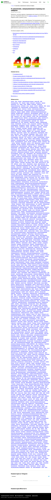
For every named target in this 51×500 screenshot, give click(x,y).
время (12, 126)
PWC (15, 342)
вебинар (16, 163)
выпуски (18, 431)
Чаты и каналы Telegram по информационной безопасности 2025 (29, 78)
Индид (33, 314)
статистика (13, 227)
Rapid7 (25, 321)
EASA (27, 291)
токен (41, 125)
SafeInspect (14, 358)
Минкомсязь (41, 387)
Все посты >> (14, 96)
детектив (47, 424)
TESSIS (22, 390)
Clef (12, 332)
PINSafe (23, 149)
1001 (45, 105)
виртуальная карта (25, 324)
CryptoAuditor (42, 355)
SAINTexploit (21, 199)
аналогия (16, 116)
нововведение (32, 445)
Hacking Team (31, 230)
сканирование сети (35, 184)
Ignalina (48, 287)
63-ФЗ (36, 352)
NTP (42, 317)
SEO (22, 114)
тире (45, 348)
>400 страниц (36, 385)
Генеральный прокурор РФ (33, 410)
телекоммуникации (16, 291)
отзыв (12, 217)
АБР (41, 101)
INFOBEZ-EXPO (19, 113)
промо (28, 275)
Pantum (47, 254)
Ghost (18, 404)
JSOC (25, 354)
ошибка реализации (21, 180)
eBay (35, 165)
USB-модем (40, 337)
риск (28, 214)
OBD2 (28, 296)
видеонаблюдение (29, 220)
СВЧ (32, 256)
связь (28, 184)
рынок (25, 141)
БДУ (45, 376)
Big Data (38, 364)
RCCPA (29, 141)
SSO (48, 162)
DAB (27, 241)
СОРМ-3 (17, 162)
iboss (20, 208)
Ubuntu (35, 236)
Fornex (12, 363)
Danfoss (13, 284)
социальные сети (18, 117)
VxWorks (35, 224)
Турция (43, 172)
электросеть (23, 279)
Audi (12, 296)
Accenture (44, 455)
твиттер (13, 330)
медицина (45, 214)
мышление (44, 216)
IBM (21, 357)
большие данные (45, 364)
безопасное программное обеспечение (32, 413)
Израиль (20, 305)
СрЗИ (19, 397)
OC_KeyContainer (23, 352)
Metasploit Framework (38, 198)
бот (36, 451)
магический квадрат (27, 239)
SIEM (15, 196)
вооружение (26, 250)
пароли (43, 102)
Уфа (36, 343)
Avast (29, 456)
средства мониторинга (26, 434)
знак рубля (19, 166)
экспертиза (34, 155)
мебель (28, 421)
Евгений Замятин (25, 424)
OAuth (29, 393)
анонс (48, 105)
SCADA (16, 169)
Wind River (40, 224)
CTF (18, 104)
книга (39, 216)
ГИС (16, 409)
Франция (41, 201)
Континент (34, 395)
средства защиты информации (37, 401)
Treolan (35, 146)
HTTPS (16, 363)
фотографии (43, 419)
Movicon (32, 244)
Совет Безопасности (21, 195)
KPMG (12, 459)
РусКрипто (13, 367)
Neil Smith (20, 321)
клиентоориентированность (18, 348)
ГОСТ (45, 108)
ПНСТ (44, 409)
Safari (38, 404)
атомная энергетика (26, 288)
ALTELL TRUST (43, 398)
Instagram (21, 160)
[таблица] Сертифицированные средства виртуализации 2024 (28, 84)
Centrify (36, 355)
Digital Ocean (21, 366)
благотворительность (16, 168)
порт (12, 232)
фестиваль (28, 162)
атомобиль (28, 297)
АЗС (39, 177)
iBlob (16, 135)
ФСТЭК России (19, 354)
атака (24, 205)
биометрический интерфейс (34, 437)
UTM (33, 143)
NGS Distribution (23, 146)
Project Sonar (14, 199)
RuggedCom (44, 241)
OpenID (33, 393)
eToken (25, 132)
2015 (47, 172)
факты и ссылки (36, 397)
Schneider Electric (23, 169)
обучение (38, 210)
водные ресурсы (34, 181)
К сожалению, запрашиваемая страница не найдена (28, 9)
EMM (20, 387)
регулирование (34, 113)
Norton (45, 459)
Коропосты (13, 413)
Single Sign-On (42, 162)
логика (25, 138)
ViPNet (48, 300)
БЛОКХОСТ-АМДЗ (39, 400)
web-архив (35, 156)
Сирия (25, 230)
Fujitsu (35, 458)
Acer (48, 455)
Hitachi (39, 458)
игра (35, 404)
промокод (26, 333)
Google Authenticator (19, 332)
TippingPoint (20, 196)
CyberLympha (39, 360)
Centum (33, 276)
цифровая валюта (37, 449)
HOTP (33, 158)
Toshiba (24, 462)
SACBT (42, 428)
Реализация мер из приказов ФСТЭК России (24, 38)
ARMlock (37, 464)
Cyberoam (44, 141)
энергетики (14, 361)
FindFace (47, 354)
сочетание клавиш (15, 406)
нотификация (45, 311)
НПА (46, 406)
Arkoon (18, 272)
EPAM (20, 458)
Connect (37, 330)
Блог (19, 2)
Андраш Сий (22, 297)
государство (27, 192)
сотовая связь (36, 128)
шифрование (15, 107)
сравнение (13, 144)
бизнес (35, 126)
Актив (47, 150)
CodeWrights (14, 271)
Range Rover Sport (39, 233)
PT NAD (30, 453)
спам (25, 104)
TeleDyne (38, 290)
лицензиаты (36, 361)
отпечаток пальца (15, 336)
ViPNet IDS (24, 453)
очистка (45, 329)
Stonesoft (13, 114)
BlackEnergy (14, 321)
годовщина (29, 406)
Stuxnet (20, 205)
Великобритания (22, 235)
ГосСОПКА (17, 382)
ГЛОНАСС (45, 442)
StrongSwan (32, 425)
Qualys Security (39, 218)
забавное (40, 105)
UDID (39, 165)
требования (35, 195)
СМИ (12, 117)
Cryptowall (44, 281)
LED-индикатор (39, 376)
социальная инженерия (32, 190)
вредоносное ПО (31, 320)
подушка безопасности (16, 299)
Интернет (33, 104)
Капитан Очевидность (42, 407)
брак (37, 187)
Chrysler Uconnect (22, 260)
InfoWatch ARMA (15, 455)
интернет (28, 116)
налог (17, 449)
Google (36, 105)
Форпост (23, 397)
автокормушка (41, 163)
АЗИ (41, 193)
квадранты (13, 375)
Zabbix (40, 462)
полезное (39, 123)
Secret (41, 159)
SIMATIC (13, 242)
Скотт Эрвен (44, 282)
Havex (37, 303)
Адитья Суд (35, 265)
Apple (38, 149)
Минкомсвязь (14, 339)
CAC (48, 391)
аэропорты (29, 431)
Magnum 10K (25, 218)
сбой (25, 189)
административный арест (17, 407)
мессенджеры (24, 107)
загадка (21, 138)
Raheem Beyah (21, 224)
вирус (27, 205)
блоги (24, 163)
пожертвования (26, 168)
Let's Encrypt (22, 363)
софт (42, 422)
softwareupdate (34, 379)
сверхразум (42, 367)
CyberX (34, 315)
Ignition (18, 186)
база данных (42, 178)
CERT (31, 245)
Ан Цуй (23, 256)
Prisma (29, 265)
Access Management (32, 372)
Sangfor (31, 208)
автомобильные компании (23, 342)
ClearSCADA (43, 168)
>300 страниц (31, 364)
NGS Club (43, 192)
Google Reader (41, 137)
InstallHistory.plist (27, 376)
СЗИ (21, 116)
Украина (29, 158)
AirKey (23, 314)
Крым (25, 158)
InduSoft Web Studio (43, 265)
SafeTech (43, 131)
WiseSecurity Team (29, 221)
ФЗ (11, 412)
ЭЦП (33, 131)
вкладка (42, 404)
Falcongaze (37, 131)
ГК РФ (22, 418)
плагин (32, 332)
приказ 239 (28, 404)
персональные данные (28, 101)
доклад (32, 160)
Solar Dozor (45, 247)
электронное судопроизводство (19, 452)
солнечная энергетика (31, 287)
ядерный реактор (19, 177)
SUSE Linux (31, 464)
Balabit (23, 355)
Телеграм (18, 378)
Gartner (19, 111)
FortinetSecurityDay (15, 345)
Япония (41, 288)
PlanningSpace (21, 465)
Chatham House (41, 287)
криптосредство (37, 311)
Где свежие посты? (18, 74)
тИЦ (27, 364)
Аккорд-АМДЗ (23, 400)
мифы (21, 104)
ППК (39, 430)
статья (20, 163)
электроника (22, 190)
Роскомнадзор (14, 102)
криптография (44, 114)
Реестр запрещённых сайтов (34, 378)
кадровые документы (22, 445)
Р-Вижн (26, 384)
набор (30, 166)
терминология (28, 418)
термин (29, 195)
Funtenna (42, 254)
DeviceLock (33, 465)
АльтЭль (18, 120)
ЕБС (29, 452)
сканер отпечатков (22, 150)
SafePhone (24, 387)
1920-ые (18, 424)
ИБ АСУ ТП (30, 137)
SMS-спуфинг (41, 257)
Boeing (45, 201)
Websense (24, 210)
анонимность (41, 144)
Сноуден (46, 160)
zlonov (12, 101)
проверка (37, 192)
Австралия (44, 305)
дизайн (27, 126)
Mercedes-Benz (34, 260)
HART (27, 271)
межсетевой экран (26, 120)
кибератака (46, 230)
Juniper (13, 143)
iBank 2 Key (18, 131)
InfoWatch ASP (18, 216)
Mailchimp (22, 459)
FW (36, 204)
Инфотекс (26, 122)
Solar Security (14, 248)
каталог (34, 180)
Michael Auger (39, 248)
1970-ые (19, 412)
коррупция (29, 129)
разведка (43, 205)
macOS (18, 334)
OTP (29, 132)
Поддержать (28, 495)
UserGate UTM (14, 395)
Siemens (42, 199)
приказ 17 (45, 425)
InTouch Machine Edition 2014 (18, 266)
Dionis (36, 452)
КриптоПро (33, 149)
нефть (31, 172)
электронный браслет (38, 259)
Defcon (37, 235)
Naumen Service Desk (45, 382)
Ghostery (40, 242)
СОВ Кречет (14, 397)
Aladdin (23, 111)
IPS (47, 113)
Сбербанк (42, 345)
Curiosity (33, 275)
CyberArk (13, 357)
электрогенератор (30, 213)
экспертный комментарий (21, 257)
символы (24, 437)
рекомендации (24, 229)
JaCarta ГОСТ (40, 339)
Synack (37, 251)
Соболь (27, 401)
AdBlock (35, 242)
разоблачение (14, 160)
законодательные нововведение (19, 443)
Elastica (18, 265)
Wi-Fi (29, 276)
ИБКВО (12, 388)
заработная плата (40, 412)
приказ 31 (19, 427)
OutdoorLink (17, 309)
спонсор (20, 159)
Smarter (46, 306)
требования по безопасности (28, 448)
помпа (12, 216)
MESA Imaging (43, 303)
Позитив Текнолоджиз (16, 327)
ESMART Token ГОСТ (24, 339)
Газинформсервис (38, 333)
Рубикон (47, 395)
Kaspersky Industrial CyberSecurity (28, 300)
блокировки (24, 419)
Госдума (13, 372)
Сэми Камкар (38, 262)
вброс (12, 369)
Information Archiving (41, 153)
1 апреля (33, 407)
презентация (14, 147)
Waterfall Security (45, 323)
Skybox (28, 465)
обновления (26, 305)
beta (32, 165)
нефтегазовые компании (40, 342)
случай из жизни (33, 117)
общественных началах (18, 497)
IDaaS (25, 393)
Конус (46, 412)
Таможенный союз (15, 312)
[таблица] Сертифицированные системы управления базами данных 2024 (31, 82)
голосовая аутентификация (40, 334)
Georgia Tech (42, 223)
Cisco (19, 135)
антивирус (38, 102)
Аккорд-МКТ (31, 400)
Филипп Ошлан (14, 239)
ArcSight (47, 195)
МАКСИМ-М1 (21, 401)
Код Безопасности (33, 107)
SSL (17, 245)
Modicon (39, 315)
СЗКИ (42, 397)
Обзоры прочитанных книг (19, 42)
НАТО (17, 230)
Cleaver (45, 288)
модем (32, 330)
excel (12, 134)
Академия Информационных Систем (35, 211)
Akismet (41, 312)
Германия (25, 174)
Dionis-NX (35, 394)
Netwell (38, 317)
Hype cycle (20, 393)
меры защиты (39, 425)
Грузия (47, 171)
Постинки (19, 413)
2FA (46, 330)
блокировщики (44, 418)
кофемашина (14, 308)
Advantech (35, 196)
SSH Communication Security (33, 358)
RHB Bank (32, 290)
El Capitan (22, 337)
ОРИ (46, 387)
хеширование (14, 171)
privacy (12, 123)
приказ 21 (13, 427)
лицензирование (23, 449)
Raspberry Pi (34, 272)
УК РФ (21, 430)
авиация (37, 291)
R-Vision (13, 384)
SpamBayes (33, 125)
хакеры (23, 394)
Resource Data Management (17, 285)
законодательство (15, 105)
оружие (21, 230)
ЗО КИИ (18, 448)
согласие (19, 398)
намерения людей (44, 433)
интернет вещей (15, 259)
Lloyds (41, 230)
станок (40, 189)
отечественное (25, 181)
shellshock (36, 193)
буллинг (30, 419)
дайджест (31, 422)
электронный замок (16, 403)
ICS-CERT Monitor (15, 229)
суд (26, 348)
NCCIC (47, 393)
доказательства (42, 156)
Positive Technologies (40, 186)
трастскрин (19, 132)
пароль (31, 105)
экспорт (39, 445)
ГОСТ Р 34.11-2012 (22, 349)
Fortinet (29, 108)
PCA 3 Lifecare (38, 214)
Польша (32, 227)
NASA (40, 275)
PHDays (30, 138)
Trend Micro (45, 123)
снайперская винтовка (16, 251)
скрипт (46, 332)
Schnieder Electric (39, 244)
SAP (44, 461)
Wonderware (38, 221)
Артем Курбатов (31, 281)
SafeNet (28, 111)
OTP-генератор (42, 308)
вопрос (26, 177)
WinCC (30, 242)
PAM (40, 357)
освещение (30, 247)
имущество (40, 443)
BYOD (33, 162)
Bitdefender (32, 134)
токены (13, 110)
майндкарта (25, 381)
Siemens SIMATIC (30, 266)
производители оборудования (18, 184)
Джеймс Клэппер (15, 279)
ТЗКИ (45, 397)
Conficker (38, 281)
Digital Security (25, 244)
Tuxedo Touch (43, 245)
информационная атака (20, 369)
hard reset (42, 324)
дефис (36, 348)
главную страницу (33, 15)
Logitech (17, 459)
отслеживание (14, 153)
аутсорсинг (18, 442)
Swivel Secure (42, 158)
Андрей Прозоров (25, 345)
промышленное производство (27, 317)
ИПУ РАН (25, 327)
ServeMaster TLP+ (29, 285)
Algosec (22, 456)
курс (33, 210)
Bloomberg (18, 293)
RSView (13, 204)
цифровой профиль (15, 418)
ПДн (20, 102)
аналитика (13, 104)
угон (28, 235)
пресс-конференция (35, 299)
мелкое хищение (28, 274)
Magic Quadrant (36, 138)
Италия (36, 201)
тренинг (23, 211)
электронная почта (40, 110)
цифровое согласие (41, 416)
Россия (47, 143)
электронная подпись (37, 108)
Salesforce (39, 461)
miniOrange (27, 332)
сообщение (31, 352)
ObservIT (29, 323)
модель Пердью (28, 361)
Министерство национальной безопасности (36, 183)
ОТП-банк (20, 422)
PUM (45, 357)
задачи (17, 451)
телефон (40, 126)
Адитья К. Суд (45, 314)
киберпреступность (22, 306)
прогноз (13, 174)
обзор (37, 134)
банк (28, 123)
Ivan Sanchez (21, 221)
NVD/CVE (47, 198)
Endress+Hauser (22, 271)
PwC (30, 461)
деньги (32, 192)
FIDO (16, 393)
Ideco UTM (31, 455)
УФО (44, 189)
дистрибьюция (14, 119)
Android (24, 320)
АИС (25, 160)
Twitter (40, 329)
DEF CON (13, 263)
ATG (36, 177)
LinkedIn (17, 290)
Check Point (40, 129)
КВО (47, 186)
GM (29, 260)
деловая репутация (37, 346)
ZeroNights (25, 318)
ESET (29, 349)
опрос (21, 134)
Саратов (20, 129)
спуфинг (17, 303)
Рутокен (32, 152)
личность (24, 123)
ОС (31, 467)
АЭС (43, 175)
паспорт (37, 160)
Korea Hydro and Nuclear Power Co (32, 175)
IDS (34, 150)
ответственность (15, 430)
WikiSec (34, 336)
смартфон (30, 150)
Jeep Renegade (19, 274)
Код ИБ (22, 333)
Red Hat (34, 461)
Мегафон (37, 147)
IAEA (24, 294)
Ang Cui (37, 254)
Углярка (29, 155)
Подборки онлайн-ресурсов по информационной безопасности (28, 36)
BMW (46, 259)
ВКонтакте (36, 388)
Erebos (37, 230)
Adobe (29, 135)
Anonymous (31, 177)
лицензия (42, 361)
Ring (20, 320)
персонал (41, 427)
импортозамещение (16, 181)
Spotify (16, 462)
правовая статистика (43, 451)
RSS (27, 140)
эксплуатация (34, 329)
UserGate (19, 453)
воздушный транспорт (38, 431)
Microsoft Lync (14, 352)
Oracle (21, 461)
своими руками (29, 366)
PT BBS (24, 375)
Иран (33, 288)
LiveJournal (33, 123)
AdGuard (38, 418)
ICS (17, 198)
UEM (46, 428)
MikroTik (27, 459)
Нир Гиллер (17, 317)
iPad (22, 122)
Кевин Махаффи (42, 236)
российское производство (42, 381)
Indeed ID (28, 314)
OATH (37, 158)
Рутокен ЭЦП (30, 340)
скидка (32, 333)
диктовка (13, 166)
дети (34, 419)
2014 (26, 171)
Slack (12, 462)
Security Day (32, 381)
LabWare (26, 464)
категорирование (36, 391)
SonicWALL (23, 143)
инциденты (19, 172)
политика (18, 394)
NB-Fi (25, 409)
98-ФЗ (46, 379)
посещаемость (33, 318)
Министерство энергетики (29, 278)
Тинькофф (13, 244)
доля (45, 155)
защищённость (44, 226)
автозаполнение (45, 165)
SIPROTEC (18, 242)
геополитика (33, 205)
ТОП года (38, 448)
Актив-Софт (29, 311)
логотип (30, 398)
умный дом (37, 247)
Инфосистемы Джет (31, 248)
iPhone (18, 114)
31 (46, 367)
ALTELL (37, 398)
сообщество (14, 337)
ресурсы (13, 128)
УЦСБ (47, 192)
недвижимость (14, 425)
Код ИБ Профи (29, 385)
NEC (31, 459)
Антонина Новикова (16, 355)
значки (40, 436)
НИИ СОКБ (31, 387)
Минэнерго (13, 213)
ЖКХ (32, 342)
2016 (38, 318)
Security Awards (31, 144)
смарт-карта (38, 152)
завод (29, 174)
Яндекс (46, 125)
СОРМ (12, 162)
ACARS (23, 291)
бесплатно (37, 422)
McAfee (16, 138)
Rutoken (24, 131)
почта (20, 446)
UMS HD (32, 147)
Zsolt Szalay (40, 296)
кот (47, 163)
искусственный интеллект (31, 367)
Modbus (23, 217)
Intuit (43, 458)
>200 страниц (33, 424)
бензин (42, 177)
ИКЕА (24, 421)
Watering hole (14, 305)
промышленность (20, 287)
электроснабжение (42, 232)
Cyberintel (19, 323)
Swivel (12, 141)
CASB (14, 412)
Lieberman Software (27, 357)
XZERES (23, 213)
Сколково (42, 330)
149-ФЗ (20, 410)
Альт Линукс (46, 193)
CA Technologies (30, 355)
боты (32, 345)
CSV (30, 390)
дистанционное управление (18, 467)
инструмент (32, 140)
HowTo (28, 326)
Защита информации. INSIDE (18, 329)
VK (47, 388)
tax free (44, 449)
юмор (12, 138)
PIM (43, 357)
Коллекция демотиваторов (19, 40)
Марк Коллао (37, 282)
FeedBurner (22, 126)
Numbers (40, 390)
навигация (19, 294)
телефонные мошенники (17, 192)
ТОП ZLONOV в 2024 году (19, 80)
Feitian (43, 150)
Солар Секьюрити (41, 278)
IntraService (36, 382)
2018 (36, 387)
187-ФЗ (40, 375)
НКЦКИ (22, 404)
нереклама (13, 419)
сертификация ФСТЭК (16, 346)
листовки (35, 305)
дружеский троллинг (33, 327)
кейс (44, 346)
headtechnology (15, 146)
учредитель (18, 156)
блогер (20, 101)
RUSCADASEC (14, 421)
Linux (27, 105)
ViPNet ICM (14, 302)
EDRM (12, 393)
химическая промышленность (18, 187)
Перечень (44, 391)
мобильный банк (16, 379)
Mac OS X (16, 134)
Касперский (18, 123)
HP (12, 196)
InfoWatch (46, 327)
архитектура (20, 361)
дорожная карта (27, 391)
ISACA (12, 193)
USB (37, 116)
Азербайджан (37, 171)
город (36, 220)
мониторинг (45, 152)
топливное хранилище (20, 178)
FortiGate (47, 343)
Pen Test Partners (39, 306)
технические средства (29, 433)
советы (13, 409)
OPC (33, 186)
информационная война (17, 158)
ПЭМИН (29, 104)
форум (25, 159)
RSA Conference (19, 193)
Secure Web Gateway (39, 208)
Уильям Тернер (28, 259)
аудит (38, 226)
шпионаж (13, 186)
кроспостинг (43, 388)
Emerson (41, 327)
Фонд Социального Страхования (39, 349)
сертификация (14, 125)
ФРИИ (22, 238)
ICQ (19, 107)
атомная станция (16, 288)
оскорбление (44, 410)
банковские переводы (27, 442)
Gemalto (23, 364)
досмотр (46, 431)
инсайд (20, 174)
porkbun (30, 446)
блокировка (41, 354)
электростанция (31, 187)
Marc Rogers (19, 236)
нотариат (32, 440)
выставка (24, 128)
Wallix (42, 358)
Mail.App (25, 446)
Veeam (28, 462)
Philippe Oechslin (38, 238)
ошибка (37, 122)
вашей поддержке (25, 497)
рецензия (25, 346)
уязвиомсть (17, 254)
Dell (49, 141)
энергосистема (23, 303)
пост (45, 421)
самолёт (13, 293)
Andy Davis (22, 241)
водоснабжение (32, 169)
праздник (21, 137)
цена (41, 128)
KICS (38, 300)
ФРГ (40, 174)
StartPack (34, 141)
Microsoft (32, 102)
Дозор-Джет (21, 248)
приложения (43, 370)
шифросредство (25, 312)
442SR (18, 213)
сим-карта (32, 451)
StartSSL (28, 363)
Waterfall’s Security (22, 302)
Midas (44, 309)
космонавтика (46, 275)
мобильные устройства (23, 152)
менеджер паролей (20, 428)
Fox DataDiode (44, 299)
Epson (24, 458)
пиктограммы (17, 437)
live (14, 52)
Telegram (13, 378)
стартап (18, 238)
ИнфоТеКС (45, 462)
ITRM (38, 428)
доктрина (13, 195)
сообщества (35, 427)
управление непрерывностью (23, 165)
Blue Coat (46, 207)
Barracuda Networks (38, 207)
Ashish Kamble (33, 217)
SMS (28, 147)
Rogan (20, 421)
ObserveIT (35, 357)
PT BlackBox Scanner (32, 375)
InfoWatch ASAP (15, 300)
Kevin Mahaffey (43, 235)
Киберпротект (14, 464)
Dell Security (14, 221)
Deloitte (44, 456)
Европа (39, 169)
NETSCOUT (36, 459)
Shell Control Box (21, 358)
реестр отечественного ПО (35, 351)
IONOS (46, 458)
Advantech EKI (32, 309)
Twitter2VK (21, 388)
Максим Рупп (23, 247)
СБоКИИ (24, 427)
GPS (12, 294)
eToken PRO (14, 390)
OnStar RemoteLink (19, 262)
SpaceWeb (38, 140)
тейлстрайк (14, 306)
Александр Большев (35, 271)
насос (12, 178)
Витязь (46, 400)
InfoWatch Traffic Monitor (38, 269)
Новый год (41, 107)
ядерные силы (23, 207)
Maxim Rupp (36, 245)
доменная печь (33, 293)
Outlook (27, 125)
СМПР (12, 303)
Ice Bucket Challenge (42, 166)
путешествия (14, 129)
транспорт (43, 184)
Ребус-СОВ (41, 395)
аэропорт (22, 227)
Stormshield (24, 272)
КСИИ (23, 204)
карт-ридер (14, 152)
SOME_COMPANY (30, 343)
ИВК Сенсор (28, 395)
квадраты (19, 375)
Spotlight (28, 467)
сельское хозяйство (25, 223)
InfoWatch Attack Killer (16, 268)
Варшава (28, 227)
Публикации (25, 2)
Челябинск (41, 343)
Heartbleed (39, 309)
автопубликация (29, 388)
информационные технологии (35, 409)
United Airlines (21, 202)
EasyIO (34, 284)
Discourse (25, 398)
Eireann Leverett (41, 217)
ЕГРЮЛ (12, 156)
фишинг (24, 102)
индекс (12, 446)
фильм (29, 346)
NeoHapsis (17, 282)
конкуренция (30, 369)
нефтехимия (45, 266)
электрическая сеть (32, 232)
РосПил (41, 134)
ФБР (35, 202)
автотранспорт (14, 297)
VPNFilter (29, 397)
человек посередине (44, 220)
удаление (18, 330)
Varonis (39, 323)
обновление (30, 163)
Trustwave (19, 210)
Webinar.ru (23, 334)
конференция (14, 159)
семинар (24, 416)
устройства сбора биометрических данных (34, 439)
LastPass (13, 113)
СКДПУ (33, 360)
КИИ (40, 2)
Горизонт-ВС (14, 401)
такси (31, 324)
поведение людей (15, 434)
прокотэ (13, 165)
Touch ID (47, 149)
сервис (37, 227)
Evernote (45, 440)
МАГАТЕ (28, 294)
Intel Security (25, 208)
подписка (23, 431)
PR (41, 247)
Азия (45, 218)
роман (42, 385)
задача (35, 216)
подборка (23, 105)
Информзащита (39, 135)
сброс (15, 326)
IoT (33, 306)
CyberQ (31, 312)
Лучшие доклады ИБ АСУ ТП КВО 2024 (22, 86)
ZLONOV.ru (7, 2)
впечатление (31, 159)
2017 (44, 360)
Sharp (46, 461)
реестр (20, 153)
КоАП (43, 406)
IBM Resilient (29, 382)
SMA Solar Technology (23, 201)
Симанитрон (45, 302)
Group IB (23, 382)
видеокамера (35, 308)
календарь (36, 324)
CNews (12, 442)
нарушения (13, 398)
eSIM (27, 451)
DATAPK (40, 204)
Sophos (29, 143)
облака (39, 141)
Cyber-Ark (13, 323)
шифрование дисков (16, 108)
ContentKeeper (14, 208)
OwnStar (27, 262)
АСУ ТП (32, 452)
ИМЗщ (38, 180)
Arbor (26, 456)
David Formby (34, 223)
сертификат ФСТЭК (26, 360)
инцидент (13, 172)
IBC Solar (47, 284)
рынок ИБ (36, 101)
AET (45, 113)
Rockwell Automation (45, 202)
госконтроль (19, 391)
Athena (23, 311)
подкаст (39, 465)
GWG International (33, 257)
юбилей (44, 146)
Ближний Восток (45, 290)
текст (34, 166)
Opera (18, 419)
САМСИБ (28, 329)
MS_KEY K (47, 339)
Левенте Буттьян (44, 297)
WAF (20, 239)
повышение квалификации (30, 430)
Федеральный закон (21, 372)
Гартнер (46, 373)
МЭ (22, 378)
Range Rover (31, 233)
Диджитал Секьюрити (26, 336)
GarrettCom (13, 218)
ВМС (15, 294)
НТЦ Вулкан (23, 155)
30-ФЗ (24, 410)
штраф (12, 382)
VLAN (27, 217)
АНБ (28, 160)
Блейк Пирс (41, 424)
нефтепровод (26, 172)
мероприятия (29, 334)
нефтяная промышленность (33, 253)
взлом (38, 125)
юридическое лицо (26, 156)
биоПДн (27, 440)
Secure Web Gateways (23, 373)
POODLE (13, 318)
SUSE (20, 462)
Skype (24, 116)
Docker (12, 458)
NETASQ (18, 143)
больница (37, 285)
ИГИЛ (41, 294)
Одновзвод (18, 128)
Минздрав (20, 409)
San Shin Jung (28, 224)
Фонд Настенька (35, 168)
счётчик (30, 449)
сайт (24, 153)
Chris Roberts (14, 202)
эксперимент (45, 262)
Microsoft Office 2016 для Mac (36, 384)
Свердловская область (32, 189)
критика (37, 159)
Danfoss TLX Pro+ (20, 284)
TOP (34, 398)
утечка (33, 116)
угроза (29, 306)
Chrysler (43, 239)
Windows (28, 149)
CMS (36, 332)
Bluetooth (38, 150)
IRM (17, 174)
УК (27, 425)
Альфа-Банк (14, 422)
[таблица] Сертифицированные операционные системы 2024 (28, 88)
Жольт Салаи (35, 297)
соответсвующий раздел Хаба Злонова (30, 23)
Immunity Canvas (23, 198)
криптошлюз (14, 149)
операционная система (30, 226)
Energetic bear (31, 303)
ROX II (20, 318)
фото (24, 129)
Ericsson (29, 458)
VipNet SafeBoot (15, 400)
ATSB (40, 305)
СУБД (42, 467)
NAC (48, 153)
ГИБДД (34, 129)
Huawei (27, 337)
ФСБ (46, 132)
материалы (29, 315)
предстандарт (14, 410)
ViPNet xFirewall (24, 455)
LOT (18, 227)
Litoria (44, 366)
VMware (33, 462)
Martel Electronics (26, 308)
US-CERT (13, 394)
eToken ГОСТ (33, 339)
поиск (16, 446)
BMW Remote (14, 260)
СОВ (25, 378)
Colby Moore (26, 251)
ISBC (19, 390)
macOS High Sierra (25, 379)
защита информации (16, 415)
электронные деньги (29, 110)
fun (32, 404)
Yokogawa (19, 278)
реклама (30, 128)
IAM (35, 153)
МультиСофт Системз (20, 340)
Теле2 (19, 326)
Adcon (39, 314)
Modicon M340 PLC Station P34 (35, 263)
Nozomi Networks (15, 461)
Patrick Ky (31, 291)
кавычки (41, 348)
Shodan (37, 199)
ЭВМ (34, 418)
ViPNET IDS (21, 395)
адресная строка (33, 178)
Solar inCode (26, 299)
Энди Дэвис (38, 241)
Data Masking (29, 153)
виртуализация (36, 467)
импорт (45, 390)
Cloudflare (32, 235)
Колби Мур (23, 253)
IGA (35, 428)
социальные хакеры (44, 190)
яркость (42, 326)
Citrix (33, 135)
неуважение (28, 407)
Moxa (26, 265)
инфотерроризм (43, 116)
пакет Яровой (34, 421)
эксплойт (13, 265)
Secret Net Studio (42, 394)
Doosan (12, 290)
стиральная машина (39, 256)
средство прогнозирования (39, 434)
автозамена (31, 348)
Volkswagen (34, 296)
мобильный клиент (24, 245)
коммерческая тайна (16, 381)
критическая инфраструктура (18, 315)
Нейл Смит (30, 321)
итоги (45, 135)
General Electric (42, 196)
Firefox (47, 361)
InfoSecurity (27, 113)
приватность (31, 403)
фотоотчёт (30, 171)
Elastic (16, 458)
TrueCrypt (24, 108)
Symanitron (42, 300)
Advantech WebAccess (38, 274)
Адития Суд (46, 263)
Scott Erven (23, 282)
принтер (28, 256)
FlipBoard (29, 416)
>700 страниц (20, 367)
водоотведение (15, 220)
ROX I (17, 318)
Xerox (37, 462)
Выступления (33, 2)
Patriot (40, 229)
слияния (45, 126)
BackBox (46, 321)
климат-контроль (15, 247)
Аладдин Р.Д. (45, 117)
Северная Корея (15, 207)
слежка (41, 160)
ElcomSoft (14, 155)
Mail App (44, 445)
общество (39, 104)
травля (37, 419)
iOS (19, 122)
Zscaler (30, 210)
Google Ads (24, 403)
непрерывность (22, 214)
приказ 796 (41, 352)
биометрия (14, 150)
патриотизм (14, 366)
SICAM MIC (45, 238)
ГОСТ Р (45, 413)
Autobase (19, 244)
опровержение (24, 351)
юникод (19, 416)
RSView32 (18, 204)
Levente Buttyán (22, 296)
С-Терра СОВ (40, 453)
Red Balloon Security (16, 256)
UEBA (40, 393)
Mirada (45, 453)
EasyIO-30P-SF (40, 284)
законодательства (32, 443)
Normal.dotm (22, 385)
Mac (31, 326)
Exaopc (38, 276)
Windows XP (30, 282)
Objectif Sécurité (29, 238)
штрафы (13, 431)
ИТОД (37, 433)
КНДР (38, 205)
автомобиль (14, 235)
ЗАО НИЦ (36, 345)
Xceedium (18, 360)
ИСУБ (13, 340)
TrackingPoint (19, 250)
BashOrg (26, 117)
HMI (38, 202)
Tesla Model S (29, 236)
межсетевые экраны (28, 216)
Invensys (30, 198)
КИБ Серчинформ (15, 351)
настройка (22, 451)
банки (28, 102)
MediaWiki (41, 332)
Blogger (17, 126)
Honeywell (13, 198)
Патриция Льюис (35, 294)
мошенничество (19, 110)
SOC (31, 305)
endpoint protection (30, 204)
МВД (18, 155)
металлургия (35, 174)
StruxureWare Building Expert (34, 279)
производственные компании (18, 343)
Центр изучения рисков (20, 232)
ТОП (25, 137)
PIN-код (42, 149)
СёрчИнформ (37, 369)
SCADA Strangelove (30, 199)
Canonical (34, 456)
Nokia (41, 459)
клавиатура (25, 166)
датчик (47, 177)
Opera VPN (34, 354)
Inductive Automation (26, 186)
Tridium (32, 201)
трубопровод (37, 172)
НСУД (34, 416)
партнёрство (22, 119)
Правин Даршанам (21, 275)
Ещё (44, 2)
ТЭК (28, 178)
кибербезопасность (28, 193)
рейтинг (41, 113)
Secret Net (13, 453)
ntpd (45, 317)
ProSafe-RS (13, 278)
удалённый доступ (33, 229)
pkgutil (33, 376)
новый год (35, 114)
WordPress (32, 122)
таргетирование (39, 403)
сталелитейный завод (43, 293)
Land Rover (24, 233)
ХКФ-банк (25, 422)
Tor (36, 144)
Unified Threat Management (36, 373)
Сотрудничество (20, 495)
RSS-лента (35, 495)
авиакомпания (29, 202)
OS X (34, 326)
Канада (36, 288)
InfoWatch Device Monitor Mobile (30, 268)
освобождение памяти (33, 370)
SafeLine (30, 146)
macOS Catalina (43, 446)
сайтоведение (43, 122)
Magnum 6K (32, 218)
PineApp (34, 323)
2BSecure (36, 321)
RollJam (32, 262)
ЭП (36, 314)
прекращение (39, 440)
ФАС (44, 351)
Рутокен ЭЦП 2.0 (38, 340)
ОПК (22, 189)
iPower (19, 308)
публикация (22, 125)
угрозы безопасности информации (30, 415)
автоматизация (14, 190)
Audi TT (16, 296)
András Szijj (46, 294)
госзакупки (24, 135)
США (12, 116)
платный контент (38, 366)
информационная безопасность (38, 111)
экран (38, 326)
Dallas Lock (29, 394)
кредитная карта (28, 114)
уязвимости (44, 169)
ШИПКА (29, 131)
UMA (44, 393)
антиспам (34, 120)
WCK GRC (14, 324)
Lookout (13, 236)
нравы (39, 117)
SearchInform (34, 132)
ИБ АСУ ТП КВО (37, 406)
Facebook (23, 144)
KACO (22, 265)
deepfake (13, 448)
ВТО (39, 114)
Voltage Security (28, 196)
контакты (13, 391)
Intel (37, 275)
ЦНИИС (29, 180)
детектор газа (17, 311)
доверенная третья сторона (18, 440)
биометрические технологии (18, 436)
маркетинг (13, 111)
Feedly (35, 137)
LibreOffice (34, 390)
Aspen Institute (36, 239)
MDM (36, 162)
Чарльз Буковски (26, 412)
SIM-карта (47, 378)
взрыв (43, 171)
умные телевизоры (40, 320)
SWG (46, 208)
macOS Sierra (33, 337)
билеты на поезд (37, 442)
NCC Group (31, 241)
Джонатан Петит (42, 272)
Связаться (15, 48)
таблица (29, 427)
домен (32, 363)
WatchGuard (37, 143)
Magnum (19, 218)
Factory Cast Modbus (21, 263)
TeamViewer (24, 330)
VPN (12, 163)
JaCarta (47, 137)
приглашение (40, 336)
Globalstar (32, 251)
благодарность (45, 140)
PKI (43, 378)
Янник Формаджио (22, 276)
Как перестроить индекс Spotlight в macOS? (24, 93)
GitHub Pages (36, 446)
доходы (33, 412)
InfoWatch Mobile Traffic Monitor (23, 269)
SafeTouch (13, 132)
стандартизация (22, 147)
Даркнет (29, 354)
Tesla (24, 236)
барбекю (36, 312)
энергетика (21, 171)
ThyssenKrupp (25, 293)
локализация (44, 430)
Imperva (24, 323)
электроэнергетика (16, 233)
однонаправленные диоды (34, 302)
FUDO (17, 357)
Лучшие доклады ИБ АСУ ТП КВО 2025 (22, 76)
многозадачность (22, 370)
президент (28, 428)
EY (32, 458)
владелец (40, 155)
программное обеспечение (28, 254)
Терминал (41, 379)
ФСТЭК (19, 144)
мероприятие (41, 132)
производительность (16, 314)
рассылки (40, 421)
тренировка (18, 217)
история (40, 146)
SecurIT (42, 120)
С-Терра (21, 464)
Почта (12, 495)
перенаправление (15, 364)
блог (16, 101)
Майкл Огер (33, 250)
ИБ (27, 309)
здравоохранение (19, 183)
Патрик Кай (42, 291)
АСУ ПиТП (42, 227)
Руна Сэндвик (40, 250)
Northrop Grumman (24, 290)
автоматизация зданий (20, 281)
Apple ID (23, 326)
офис (31, 126)
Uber (18, 324)
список (35, 163)
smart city (21, 220)
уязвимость (42, 195)
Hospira (32, 214)
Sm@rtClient (25, 242)
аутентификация (19, 141)
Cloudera (40, 456)
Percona (26, 461)
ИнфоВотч (30, 207)
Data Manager (28, 284)
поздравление (14, 137)
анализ (43, 143)
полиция (22, 259)
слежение (45, 242)
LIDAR (29, 272)
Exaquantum (43, 276)
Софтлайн (22, 162)
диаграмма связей (20, 140)
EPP (33, 428)
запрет (43, 465)
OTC (19, 149)
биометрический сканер (32, 436)
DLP (38, 120)
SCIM (37, 393)
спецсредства (22, 425)
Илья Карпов (38, 266)
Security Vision (19, 384)
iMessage (26, 134)
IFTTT (16, 388)
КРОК (46, 326)
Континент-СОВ (43, 452)
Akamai (17, 456)
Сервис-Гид (43, 147)
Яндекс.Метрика (15, 333)
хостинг (44, 363)
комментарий (14, 122)
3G (18, 337)
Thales (26, 390)
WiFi (29, 330)
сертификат (38, 363)
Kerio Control (38, 455)
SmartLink (23, 309)
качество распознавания (17, 433)
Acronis (13, 456)
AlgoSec (41, 321)
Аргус (34, 453)
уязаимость (14, 276)
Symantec (13, 210)
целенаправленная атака (17, 175)
